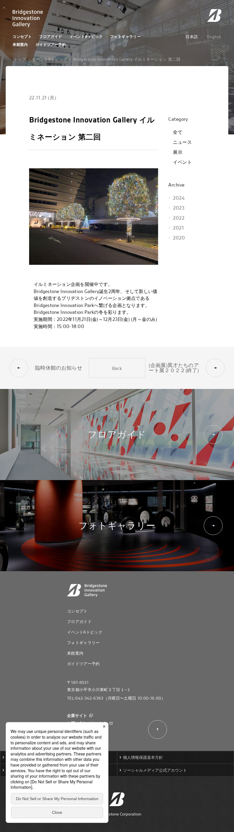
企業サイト (77, 716)
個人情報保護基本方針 (143, 757)
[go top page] (214, 15)
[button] (63, 367)
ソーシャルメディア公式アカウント (155, 770)
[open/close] (209, 119)
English (214, 37)
